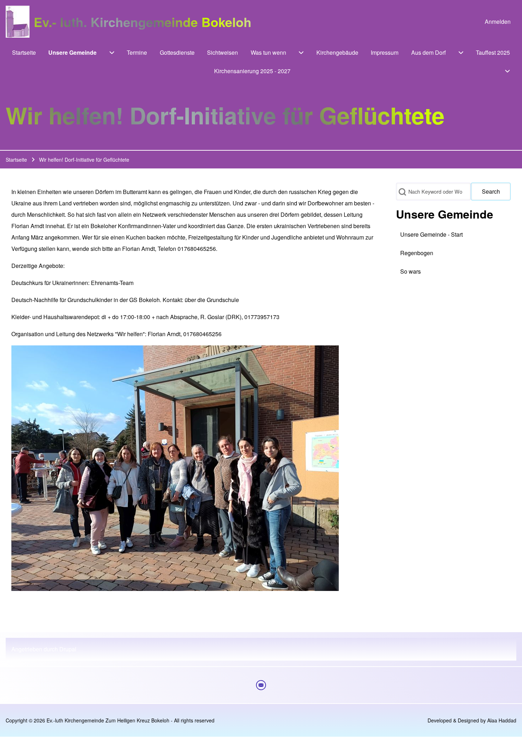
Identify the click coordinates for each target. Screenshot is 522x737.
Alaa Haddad (501, 720)
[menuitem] (497, 21)
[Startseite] (17, 22)
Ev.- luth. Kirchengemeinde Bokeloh (142, 21)
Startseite (16, 159)
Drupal (67, 649)
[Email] (261, 685)
